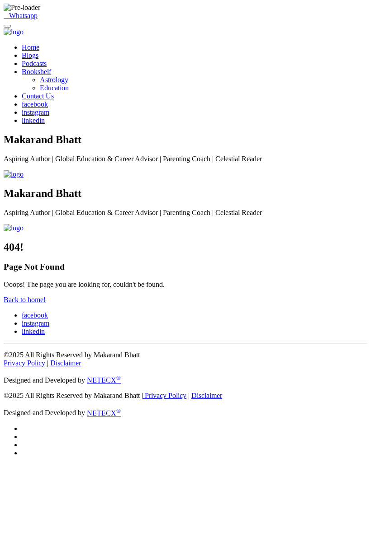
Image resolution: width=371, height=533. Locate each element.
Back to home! (25, 300)
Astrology (54, 80)
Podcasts (34, 63)
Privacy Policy (24, 363)
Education (54, 88)
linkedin (33, 120)
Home (30, 47)
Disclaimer (65, 363)
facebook (35, 104)
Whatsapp (21, 15)
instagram (35, 112)
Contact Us (38, 96)
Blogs (30, 55)
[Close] (7, 26)
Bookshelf (36, 71)
